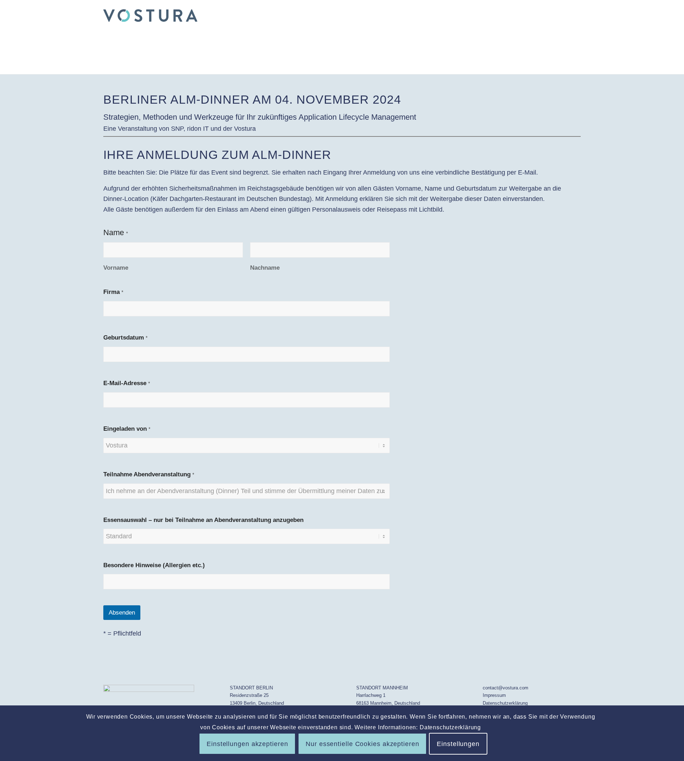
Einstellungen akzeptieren (247, 743)
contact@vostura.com (505, 687)
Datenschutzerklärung (505, 703)
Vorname (115, 268)
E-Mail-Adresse (126, 383)
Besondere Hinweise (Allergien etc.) (154, 565)
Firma (113, 292)
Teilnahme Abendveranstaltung (148, 474)
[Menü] (572, 15)
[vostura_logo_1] (150, 15)
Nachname (265, 268)
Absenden (122, 612)
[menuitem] (572, 15)
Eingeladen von (126, 428)
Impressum (494, 695)
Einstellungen (458, 743)
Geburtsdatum (125, 337)
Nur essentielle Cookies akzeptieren (362, 743)
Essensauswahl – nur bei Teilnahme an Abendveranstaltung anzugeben (203, 520)
